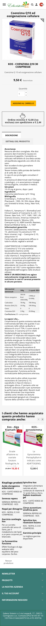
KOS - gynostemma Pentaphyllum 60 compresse (34, 431)
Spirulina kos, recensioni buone (32, 521)
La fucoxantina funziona (9, 542)
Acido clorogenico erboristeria (11, 487)
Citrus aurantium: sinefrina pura (32, 508)
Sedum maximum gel (32, 496)
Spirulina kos (29, 482)
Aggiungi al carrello (23, 103)
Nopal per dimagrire (12, 508)
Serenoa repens (10, 498)
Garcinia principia (32, 532)
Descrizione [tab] (11, 135)
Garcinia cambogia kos (11, 520)
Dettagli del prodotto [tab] (18, 141)
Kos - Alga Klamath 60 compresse (11, 429)
